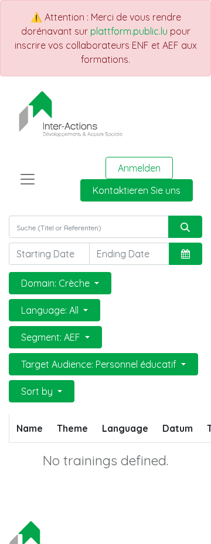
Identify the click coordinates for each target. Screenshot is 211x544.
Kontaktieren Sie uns (137, 190)
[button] (185, 253)
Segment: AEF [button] (52, 337)
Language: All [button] (51, 310)
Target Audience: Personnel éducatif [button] (100, 364)
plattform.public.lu (129, 31)
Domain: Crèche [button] (56, 283)
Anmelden (139, 168)
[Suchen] (185, 227)
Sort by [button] (38, 391)
